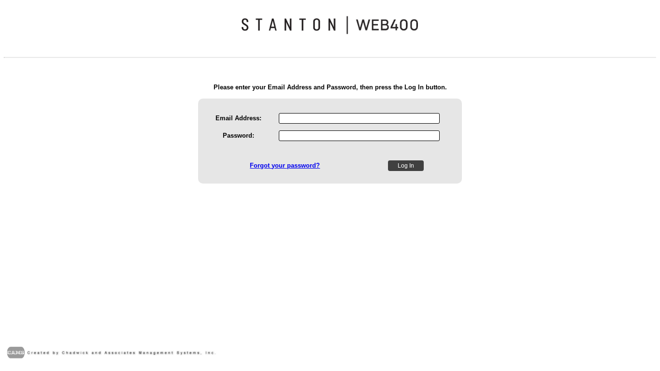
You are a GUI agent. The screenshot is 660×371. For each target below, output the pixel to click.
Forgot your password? (285, 165)
